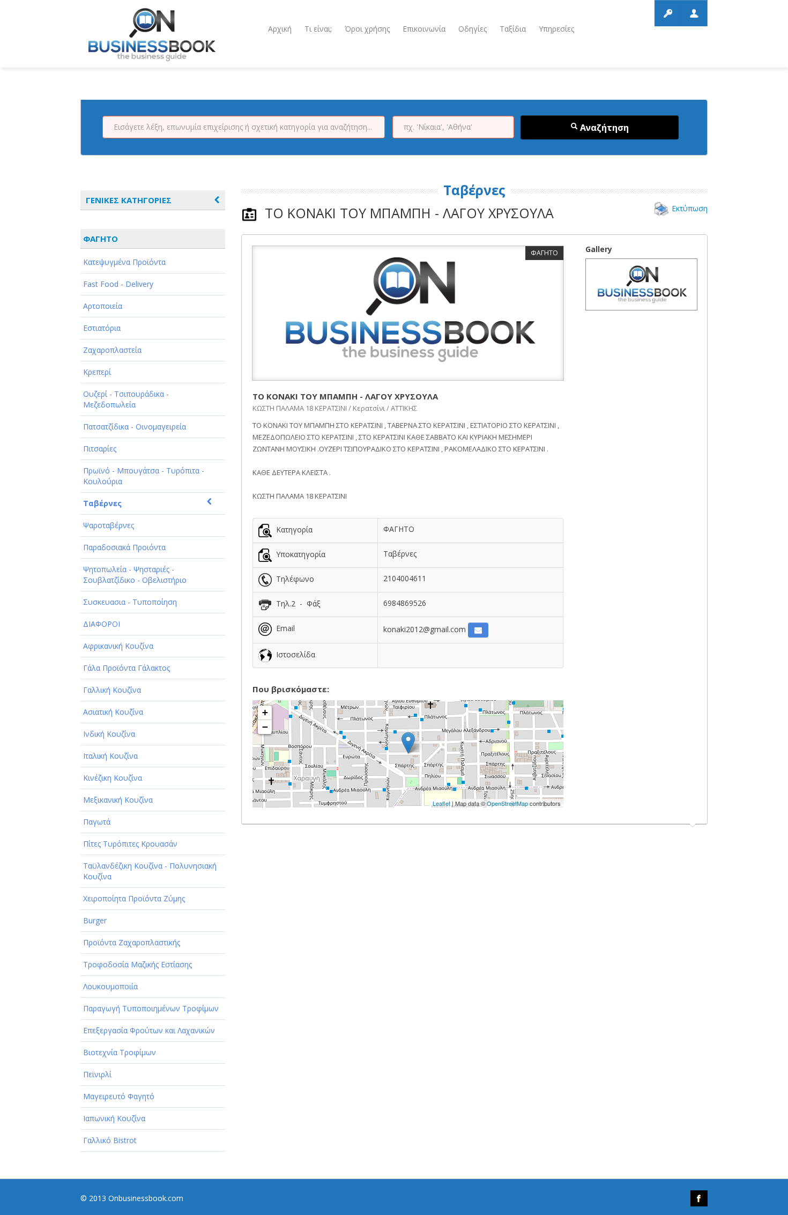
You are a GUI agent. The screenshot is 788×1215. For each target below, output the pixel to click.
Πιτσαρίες (99, 448)
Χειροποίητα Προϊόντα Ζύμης (134, 898)
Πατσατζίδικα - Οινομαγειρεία (134, 426)
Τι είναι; (318, 29)
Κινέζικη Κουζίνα (112, 778)
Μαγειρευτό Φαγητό (118, 1096)
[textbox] (243, 127)
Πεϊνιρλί (97, 1074)
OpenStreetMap (507, 803)
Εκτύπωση (690, 208)
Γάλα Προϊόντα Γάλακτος (126, 668)
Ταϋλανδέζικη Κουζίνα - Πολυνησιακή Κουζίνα (150, 871)
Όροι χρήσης (367, 29)
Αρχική (280, 29)
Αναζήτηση (603, 128)
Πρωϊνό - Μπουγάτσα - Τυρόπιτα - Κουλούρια (143, 475)
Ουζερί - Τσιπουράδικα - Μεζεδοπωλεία (126, 399)
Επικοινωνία (424, 29)
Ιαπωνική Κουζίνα (114, 1118)
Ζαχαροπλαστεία (112, 350)
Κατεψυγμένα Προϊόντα (124, 262)
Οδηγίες (472, 29)
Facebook (699, 1198)
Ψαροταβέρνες (108, 525)
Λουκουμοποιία (110, 986)
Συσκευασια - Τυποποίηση (130, 602)
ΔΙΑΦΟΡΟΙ (101, 624)
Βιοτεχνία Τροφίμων (119, 1052)
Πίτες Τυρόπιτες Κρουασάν (130, 844)
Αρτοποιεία (102, 306)
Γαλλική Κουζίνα (112, 690)
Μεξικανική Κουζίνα (118, 800)
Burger (95, 920)
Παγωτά (96, 822)
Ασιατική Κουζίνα (113, 712)
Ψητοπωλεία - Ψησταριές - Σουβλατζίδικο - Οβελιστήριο (135, 574)
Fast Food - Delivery (118, 284)
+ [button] (265, 712)
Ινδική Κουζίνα (109, 734)
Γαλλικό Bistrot (110, 1140)
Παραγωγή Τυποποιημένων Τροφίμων (151, 1008)
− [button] (265, 726)
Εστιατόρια (102, 328)
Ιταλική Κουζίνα (110, 756)
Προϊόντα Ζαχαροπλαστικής (131, 942)
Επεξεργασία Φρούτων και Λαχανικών (149, 1030)
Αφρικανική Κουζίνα (118, 646)
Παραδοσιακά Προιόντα (124, 547)
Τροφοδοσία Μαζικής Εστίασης (137, 964)
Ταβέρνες (102, 503)
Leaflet (441, 803)
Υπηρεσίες (556, 29)
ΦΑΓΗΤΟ (100, 238)
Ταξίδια (513, 29)
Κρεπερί (97, 372)
